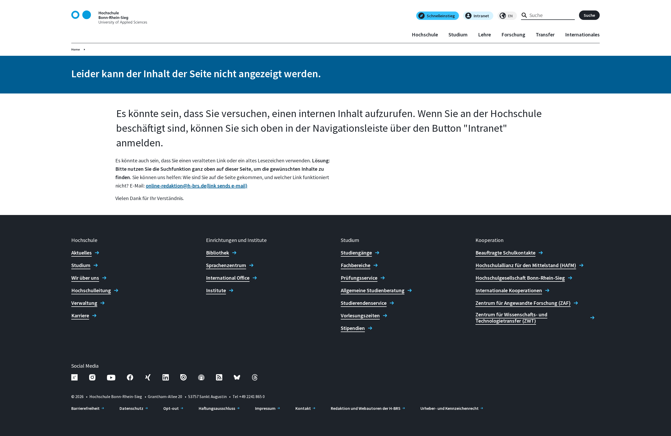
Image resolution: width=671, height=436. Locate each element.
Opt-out (171, 408)
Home (75, 49)
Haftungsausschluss (217, 408)
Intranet (481, 15)
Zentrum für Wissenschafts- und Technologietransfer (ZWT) (511, 317)
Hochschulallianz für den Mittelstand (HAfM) (525, 265)
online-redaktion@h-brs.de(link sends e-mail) (196, 185)
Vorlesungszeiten (360, 315)
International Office (228, 278)
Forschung (513, 34)
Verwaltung (84, 303)
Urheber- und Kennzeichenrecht (449, 408)
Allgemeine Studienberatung (372, 290)
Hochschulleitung (91, 290)
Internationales (582, 34)
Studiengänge (356, 253)
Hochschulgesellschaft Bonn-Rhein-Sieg (520, 278)
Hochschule (425, 34)
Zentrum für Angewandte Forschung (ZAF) (523, 303)
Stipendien (353, 328)
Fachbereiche (355, 265)
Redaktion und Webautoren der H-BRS (366, 408)
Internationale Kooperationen (508, 290)
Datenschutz (131, 408)
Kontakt (303, 408)
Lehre (484, 34)
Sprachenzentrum (226, 265)
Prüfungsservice (359, 278)
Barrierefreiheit (85, 408)
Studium (458, 34)
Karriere (80, 315)
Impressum (265, 408)
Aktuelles (81, 253)
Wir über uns (85, 278)
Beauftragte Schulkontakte (505, 253)
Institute (216, 290)
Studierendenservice (364, 303)
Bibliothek (217, 253)
